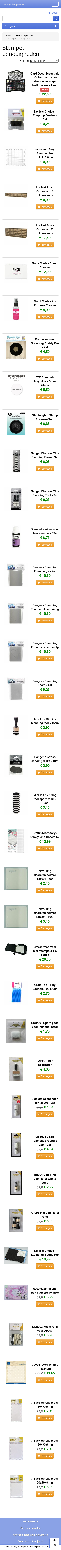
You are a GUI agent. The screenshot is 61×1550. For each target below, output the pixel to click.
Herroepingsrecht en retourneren (30, 1534)
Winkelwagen (52, 12)
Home (8, 35)
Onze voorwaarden (30, 1528)
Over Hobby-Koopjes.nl (30, 1541)
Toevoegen (46, 100)
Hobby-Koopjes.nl (13, 4)
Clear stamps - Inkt (24, 35)
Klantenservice (30, 1521)
